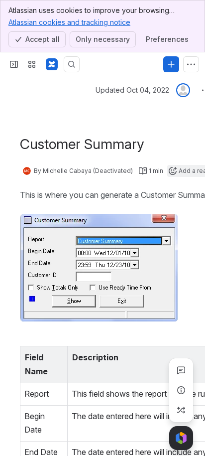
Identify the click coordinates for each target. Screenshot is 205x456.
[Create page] (181, 410)
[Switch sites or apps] (32, 64)
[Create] (171, 64)
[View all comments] (181, 370)
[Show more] (191, 64)
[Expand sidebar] (14, 64)
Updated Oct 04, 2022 (132, 90)
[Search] (72, 64)
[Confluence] (52, 64)
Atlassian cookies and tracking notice (69, 22)
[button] (57, 356)
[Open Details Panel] (181, 390)
